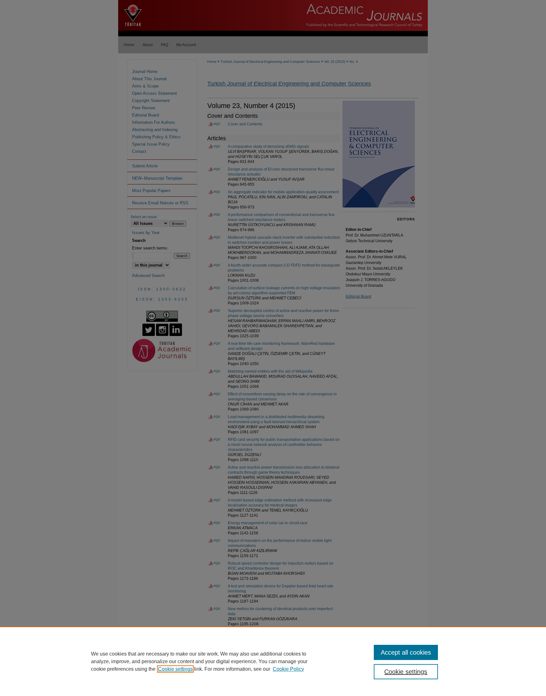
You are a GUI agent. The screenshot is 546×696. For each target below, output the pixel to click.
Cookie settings (175, 669)
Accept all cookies (406, 652)
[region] (273, 661)
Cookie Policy (288, 669)
